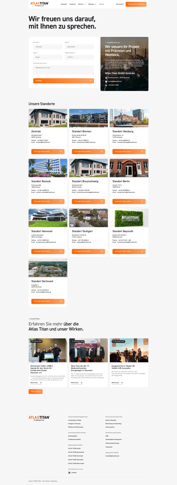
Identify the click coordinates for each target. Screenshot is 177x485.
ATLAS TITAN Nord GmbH (76, 452)
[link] (36, 383)
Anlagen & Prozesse (74, 423)
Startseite (64, 4)
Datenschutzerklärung (112, 443)
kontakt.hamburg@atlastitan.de (127, 142)
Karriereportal (110, 427)
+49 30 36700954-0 (124, 190)
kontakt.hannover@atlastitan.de (46, 242)
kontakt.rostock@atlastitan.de (45, 192)
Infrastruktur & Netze (74, 420)
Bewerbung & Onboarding (113, 423)
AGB (107, 436)
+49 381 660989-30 (43, 190)
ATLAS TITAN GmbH (74, 448)
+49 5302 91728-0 (42, 140)
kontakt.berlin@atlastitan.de (126, 192)
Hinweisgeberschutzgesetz (114, 439)
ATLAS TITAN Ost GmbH (75, 456)
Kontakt (101, 4)
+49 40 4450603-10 (124, 140)
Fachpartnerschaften (74, 439)
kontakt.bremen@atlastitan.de (86, 142)
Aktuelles (73, 4)
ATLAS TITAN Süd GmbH (75, 460)
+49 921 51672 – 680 (124, 240)
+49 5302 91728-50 (83, 190)
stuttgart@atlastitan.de (84, 242)
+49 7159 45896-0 (83, 240)
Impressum (109, 447)
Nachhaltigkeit (72, 436)
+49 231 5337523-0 (43, 290)
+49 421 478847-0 (83, 140)
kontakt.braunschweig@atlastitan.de (88, 192)
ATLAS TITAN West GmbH (76, 463)
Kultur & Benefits (111, 420)
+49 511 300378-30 (43, 240)
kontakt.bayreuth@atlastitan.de (127, 242)
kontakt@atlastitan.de (43, 142)
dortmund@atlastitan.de (43, 292)
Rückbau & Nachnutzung (75, 427)
